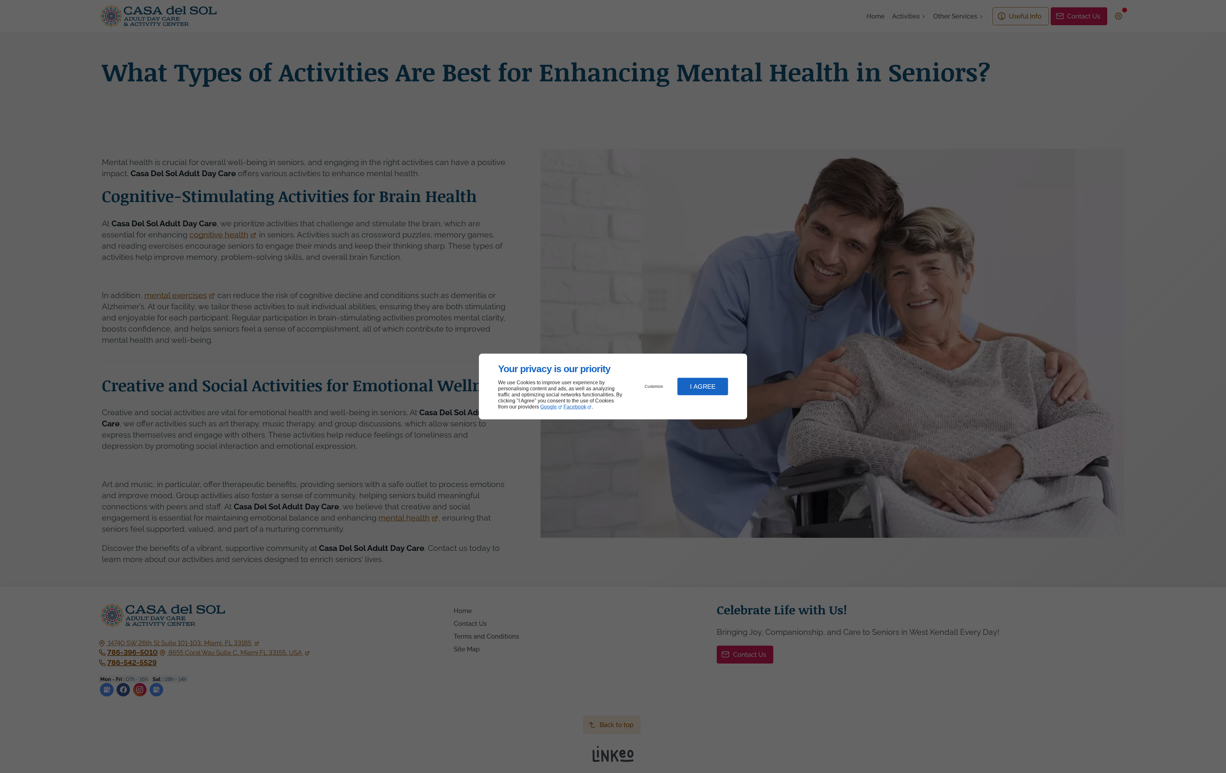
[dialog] (613, 387)
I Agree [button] (702, 386)
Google (548, 406)
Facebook (575, 406)
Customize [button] (654, 386)
